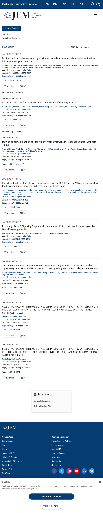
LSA (81, 4)
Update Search (10, 29)
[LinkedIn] (84, 471)
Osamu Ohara (33, 67)
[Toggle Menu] (96, 16)
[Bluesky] (91, 471)
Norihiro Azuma (8, 151)
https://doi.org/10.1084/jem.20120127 (16, 76)
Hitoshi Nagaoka (8, 190)
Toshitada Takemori (58, 67)
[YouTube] (76, 471)
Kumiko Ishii (61, 190)
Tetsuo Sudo (30, 192)
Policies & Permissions (11, 457)
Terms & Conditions (60, 453)
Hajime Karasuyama (17, 192)
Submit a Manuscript (60, 437)
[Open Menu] (20, 4)
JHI (72, 4)
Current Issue (7, 441)
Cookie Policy (7, 465)
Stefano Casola (19, 107)
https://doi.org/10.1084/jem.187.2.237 (16, 283)
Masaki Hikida (28, 65)
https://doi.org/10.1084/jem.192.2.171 (16, 203)
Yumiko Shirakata (23, 273)
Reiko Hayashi (37, 190)
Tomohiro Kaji (7, 65)
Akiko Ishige (17, 65)
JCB (47, 4)
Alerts (4, 449)
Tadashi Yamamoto (85, 273)
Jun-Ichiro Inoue (37, 273)
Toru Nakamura (21, 149)
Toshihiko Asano (83, 192)
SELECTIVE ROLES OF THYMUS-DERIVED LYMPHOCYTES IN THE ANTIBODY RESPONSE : (50, 309)
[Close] (22, 38)
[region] (51, 495)
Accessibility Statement (12, 461)
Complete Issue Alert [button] (42, 401)
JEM (55, 4)
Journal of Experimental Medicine (21, 70)
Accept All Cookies (51, 496)
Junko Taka (38, 65)
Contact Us (56, 461)
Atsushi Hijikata (49, 65)
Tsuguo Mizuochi (89, 149)
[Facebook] (54, 471)
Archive (5, 445)
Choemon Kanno (20, 151)
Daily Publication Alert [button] (43, 406)
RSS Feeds (6, 473)
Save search (8, 47)
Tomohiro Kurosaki (9, 67)
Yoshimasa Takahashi (90, 65)
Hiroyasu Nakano (49, 273)
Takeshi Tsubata (57, 192)
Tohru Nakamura (50, 190)
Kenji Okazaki (62, 273)
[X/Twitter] (61, 471)
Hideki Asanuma (51, 149)
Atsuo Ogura (86, 190)
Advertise (56, 457)
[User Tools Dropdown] (98, 4)
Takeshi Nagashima (73, 65)
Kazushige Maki (8, 233)
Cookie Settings (51, 506)
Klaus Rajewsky (45, 67)
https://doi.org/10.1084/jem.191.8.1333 (17, 242)
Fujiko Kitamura (33, 233)
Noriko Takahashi (31, 107)
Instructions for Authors (62, 441)
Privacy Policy (8, 469)
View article (8, 86)
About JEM (56, 449)
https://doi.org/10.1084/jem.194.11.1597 (17, 160)
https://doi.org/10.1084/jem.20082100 (16, 115)
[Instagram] (69, 471)
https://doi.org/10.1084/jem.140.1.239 (16, 368)
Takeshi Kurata (76, 149)
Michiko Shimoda (8, 149)
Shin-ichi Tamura (64, 149)
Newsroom (56, 465)
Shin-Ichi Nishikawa (43, 192)
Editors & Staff (8, 453)
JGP (64, 4)
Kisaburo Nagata (21, 233)
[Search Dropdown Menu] (93, 4)
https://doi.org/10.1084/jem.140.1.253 (16, 326)
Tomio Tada (22, 317)
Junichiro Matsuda (74, 190)
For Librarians (57, 445)
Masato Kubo (60, 65)
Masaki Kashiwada (9, 273)
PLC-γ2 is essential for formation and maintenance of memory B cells (39, 102)
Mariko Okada (22, 67)
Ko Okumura (72, 273)
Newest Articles (8, 437)
